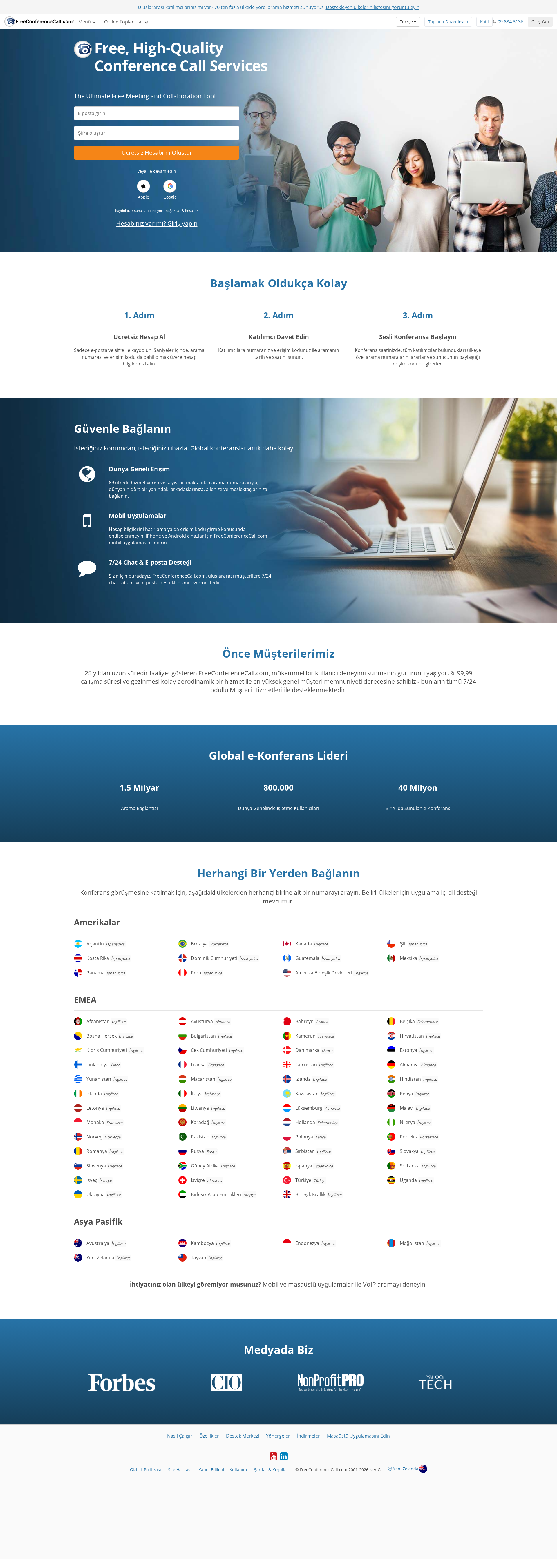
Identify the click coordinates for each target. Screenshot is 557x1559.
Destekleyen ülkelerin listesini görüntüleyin (372, 7)
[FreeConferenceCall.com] (39, 21)
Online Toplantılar (124, 22)
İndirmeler (308, 1436)
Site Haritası (179, 1469)
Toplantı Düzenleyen (448, 21)
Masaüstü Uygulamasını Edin (358, 1436)
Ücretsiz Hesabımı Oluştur (157, 153)
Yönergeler (278, 1436)
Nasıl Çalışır (179, 1436)
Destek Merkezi (242, 1436)
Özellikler (209, 1436)
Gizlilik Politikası (145, 1469)
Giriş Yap (540, 21)
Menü (85, 22)
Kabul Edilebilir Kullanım (222, 1469)
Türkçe (407, 21)
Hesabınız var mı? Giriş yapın (157, 223)
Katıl (484, 21)
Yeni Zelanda (405, 1468)
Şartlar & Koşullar (183, 210)
